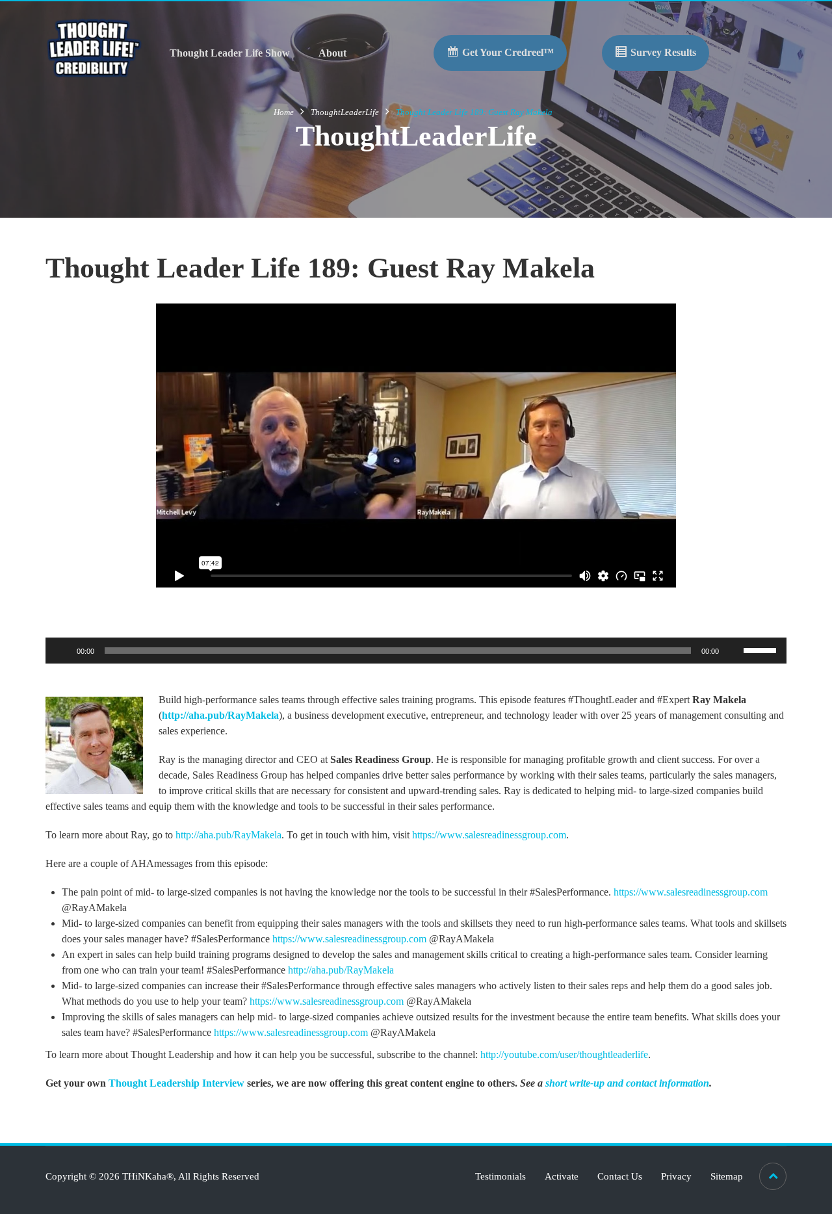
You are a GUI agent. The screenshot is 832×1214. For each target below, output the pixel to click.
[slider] (762, 649)
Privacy (676, 1176)
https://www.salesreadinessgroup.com (489, 834)
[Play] (62, 650)
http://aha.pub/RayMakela (220, 715)
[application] (416, 651)
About (332, 52)
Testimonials (500, 1176)
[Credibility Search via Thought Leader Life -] (94, 47)
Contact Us (619, 1176)
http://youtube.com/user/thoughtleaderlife (564, 1054)
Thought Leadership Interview (176, 1083)
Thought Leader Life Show (230, 52)
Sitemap (726, 1176)
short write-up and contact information (627, 1083)
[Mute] (733, 650)
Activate (561, 1176)
